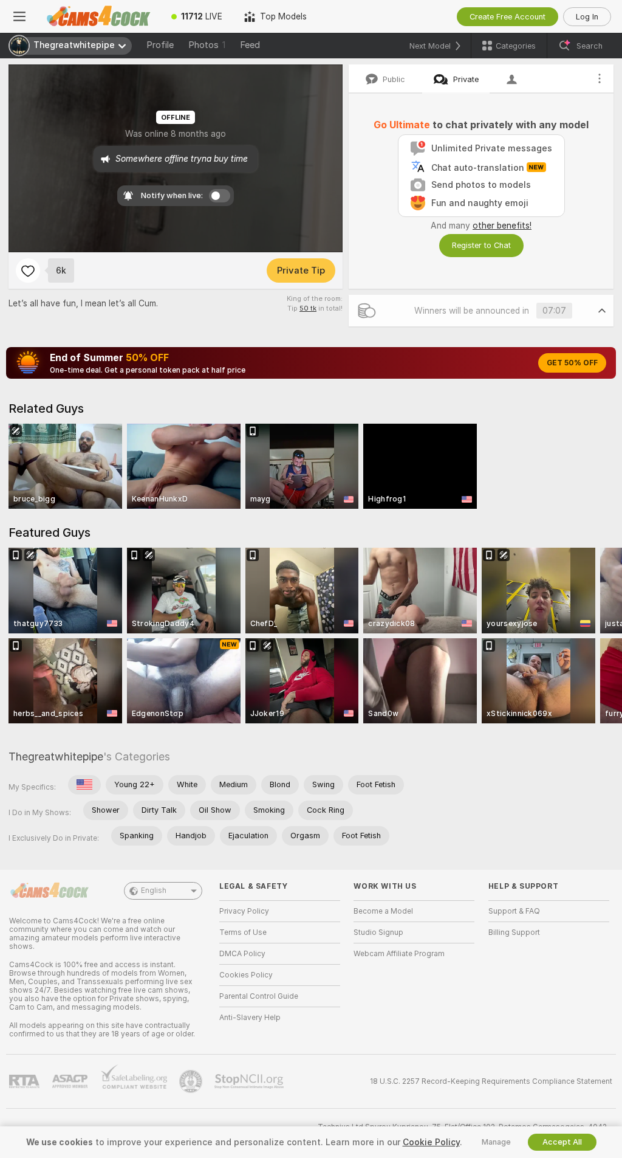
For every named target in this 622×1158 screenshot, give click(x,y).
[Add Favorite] (28, 270)
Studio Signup (378, 932)
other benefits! (502, 225)
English (153, 890)
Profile (160, 45)
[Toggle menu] (19, 16)
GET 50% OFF (572, 363)
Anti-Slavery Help (250, 1017)
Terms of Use (243, 932)
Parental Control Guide (258, 996)
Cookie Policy (431, 1142)
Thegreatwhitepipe (56, 756)
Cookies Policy (246, 975)
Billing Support (514, 932)
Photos (206, 45)
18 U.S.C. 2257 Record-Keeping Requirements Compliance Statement (491, 1081)
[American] (84, 784)
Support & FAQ (514, 911)
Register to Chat (481, 245)
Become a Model (383, 911)
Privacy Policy (244, 911)
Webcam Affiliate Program (399, 953)
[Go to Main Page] (99, 16)
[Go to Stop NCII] (250, 1081)
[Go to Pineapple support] (192, 1081)
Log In (587, 16)
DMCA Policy (242, 953)
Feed (250, 45)
